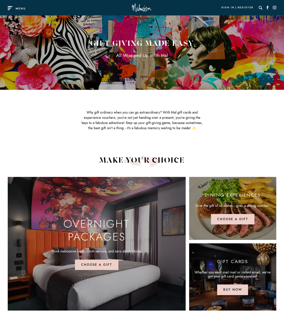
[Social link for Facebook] (267, 7)
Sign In (227, 7)
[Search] (261, 8)
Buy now (232, 289)
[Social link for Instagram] (274, 7)
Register (245, 7)
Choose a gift (96, 264)
